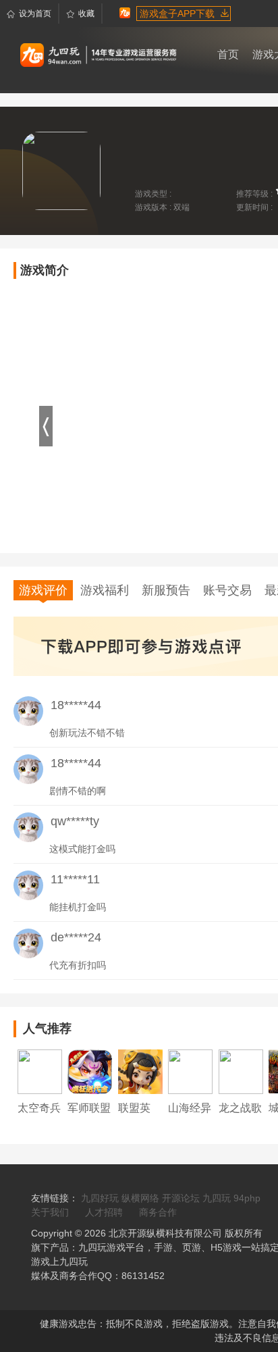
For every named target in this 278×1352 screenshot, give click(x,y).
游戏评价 (43, 590)
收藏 (86, 13)
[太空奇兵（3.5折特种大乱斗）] (40, 1071)
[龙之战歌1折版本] (241, 1071)
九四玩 (216, 1198)
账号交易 (227, 590)
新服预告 (166, 590)
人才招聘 (104, 1212)
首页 (228, 54)
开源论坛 (181, 1198)
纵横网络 (140, 1198)
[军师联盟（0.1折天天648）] (89, 1071)
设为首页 (35, 13)
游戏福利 (104, 590)
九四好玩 (100, 1198)
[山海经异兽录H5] (190, 1071)
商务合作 (158, 1212)
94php (246, 1198)
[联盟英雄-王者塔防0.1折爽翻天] (140, 1071)
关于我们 (50, 1212)
